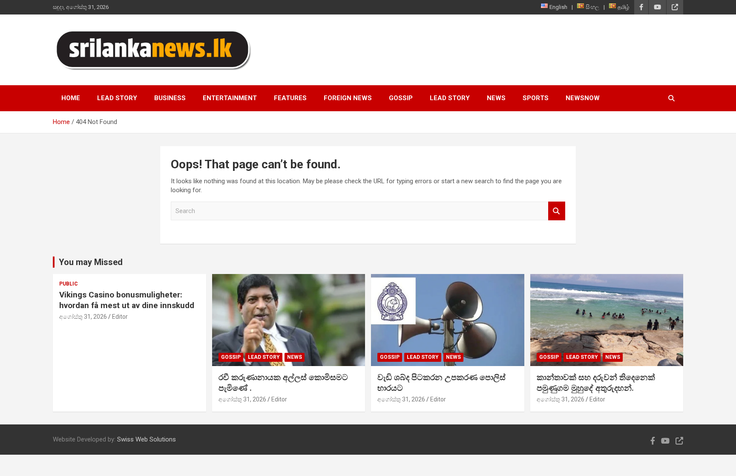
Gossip (401, 98)
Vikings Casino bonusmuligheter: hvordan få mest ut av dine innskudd (126, 300)
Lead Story (117, 98)
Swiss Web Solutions (146, 439)
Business (170, 98)
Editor (120, 316)
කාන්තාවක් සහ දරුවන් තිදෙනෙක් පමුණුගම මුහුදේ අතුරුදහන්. (596, 382)
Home (70, 98)
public (68, 284)
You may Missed (91, 262)
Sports (536, 98)
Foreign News (348, 98)
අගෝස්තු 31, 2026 (83, 316)
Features (290, 98)
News (496, 98)
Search (556, 211)
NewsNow (583, 98)
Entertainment (230, 98)
